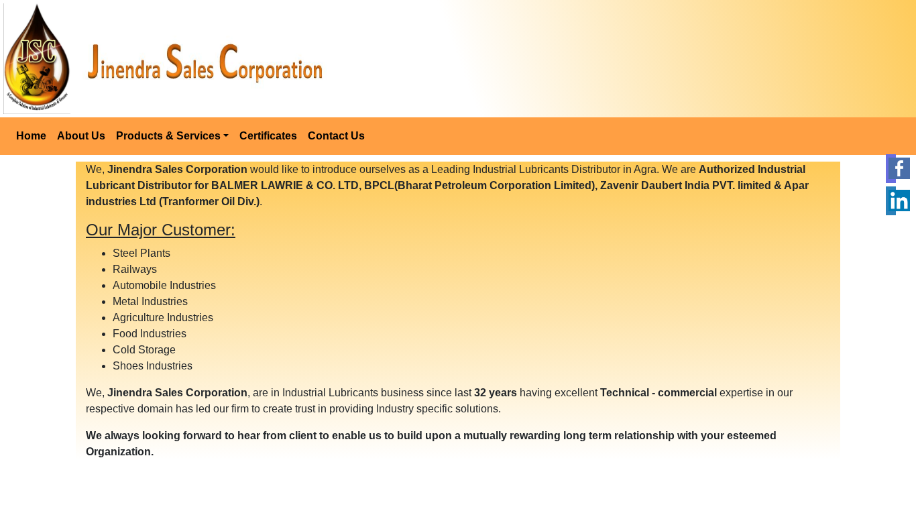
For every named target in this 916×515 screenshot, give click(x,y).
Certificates (268, 135)
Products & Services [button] (168, 135)
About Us (81, 135)
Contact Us (336, 135)
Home (31, 135)
